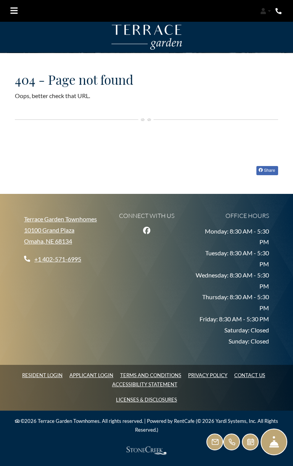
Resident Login (42, 375)
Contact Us (249, 375)
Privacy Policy (207, 375)
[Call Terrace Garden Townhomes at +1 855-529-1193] (279, 11)
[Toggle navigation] (14, 11)
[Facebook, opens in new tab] (146, 230)
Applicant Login (91, 375)
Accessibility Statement (144, 384)
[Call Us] (231, 442)
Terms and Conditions (150, 375)
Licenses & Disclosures (146, 399)
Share (269, 170)
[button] (265, 11)
